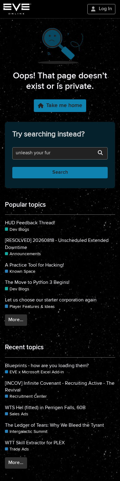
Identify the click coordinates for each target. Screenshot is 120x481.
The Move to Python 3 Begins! (37, 282)
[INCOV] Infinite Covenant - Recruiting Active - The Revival (59, 387)
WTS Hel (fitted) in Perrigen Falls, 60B (45, 407)
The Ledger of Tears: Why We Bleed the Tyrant (54, 425)
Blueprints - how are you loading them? (47, 365)
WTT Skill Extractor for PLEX (35, 443)
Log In (105, 8)
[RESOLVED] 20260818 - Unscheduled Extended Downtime (57, 244)
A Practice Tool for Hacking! (34, 265)
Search (60, 172)
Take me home (64, 105)
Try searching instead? (48, 134)
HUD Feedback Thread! (30, 223)
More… (15, 319)
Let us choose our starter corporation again (51, 300)
